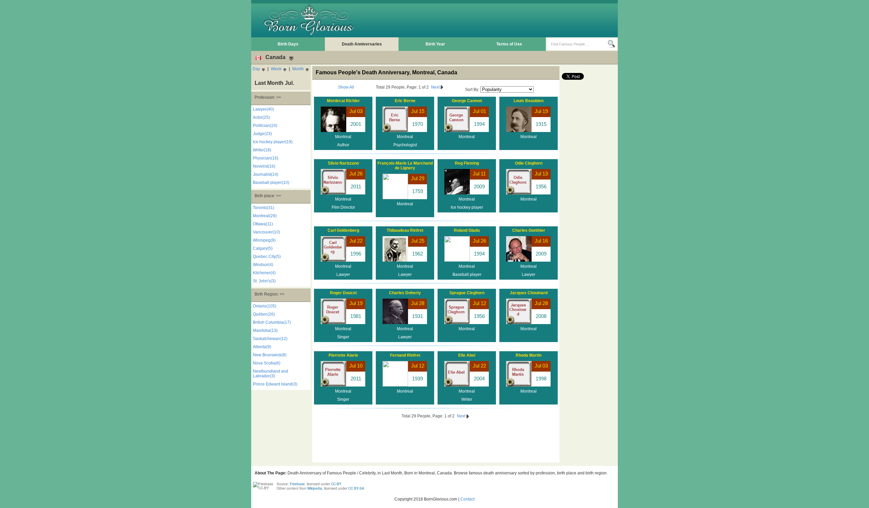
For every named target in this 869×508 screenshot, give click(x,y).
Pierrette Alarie (343, 355)
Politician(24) (265, 125)
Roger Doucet (343, 292)
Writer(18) (262, 150)
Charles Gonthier (528, 230)
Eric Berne (405, 100)
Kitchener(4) (264, 272)
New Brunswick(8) (269, 355)
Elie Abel (466, 355)
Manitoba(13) (265, 330)
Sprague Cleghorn (466, 292)
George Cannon (467, 100)
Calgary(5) (263, 248)
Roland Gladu (467, 230)
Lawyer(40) (263, 109)
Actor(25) (261, 117)
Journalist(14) (265, 174)
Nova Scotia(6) (266, 363)
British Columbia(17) (272, 322)
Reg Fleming (467, 163)
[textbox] (578, 44)
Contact (467, 499)
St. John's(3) (264, 281)
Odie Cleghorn (528, 163)
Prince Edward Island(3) (275, 384)
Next (436, 87)
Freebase (297, 484)
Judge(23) (262, 133)
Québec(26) (264, 314)
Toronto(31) (263, 207)
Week (276, 69)
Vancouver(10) (266, 232)
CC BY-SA (356, 488)
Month (298, 69)
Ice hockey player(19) (273, 141)
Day (256, 69)
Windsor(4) (263, 264)
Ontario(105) (264, 306)
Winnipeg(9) (264, 240)
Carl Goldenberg (343, 230)
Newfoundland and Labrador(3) (270, 373)
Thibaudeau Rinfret (405, 230)
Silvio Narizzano (343, 163)
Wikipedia (314, 488)
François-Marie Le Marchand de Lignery (405, 165)
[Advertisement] (492, 20)
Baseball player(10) (271, 182)
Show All (346, 87)
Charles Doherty (405, 292)
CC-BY (336, 484)
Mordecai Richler (343, 100)
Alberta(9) (262, 346)
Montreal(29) (265, 215)
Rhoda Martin (528, 355)
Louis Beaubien (528, 100)
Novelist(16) (264, 166)
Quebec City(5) (267, 256)
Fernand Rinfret (405, 355)
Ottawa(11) (263, 224)
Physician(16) (265, 158)
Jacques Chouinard (529, 292)
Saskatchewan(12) (270, 338)
